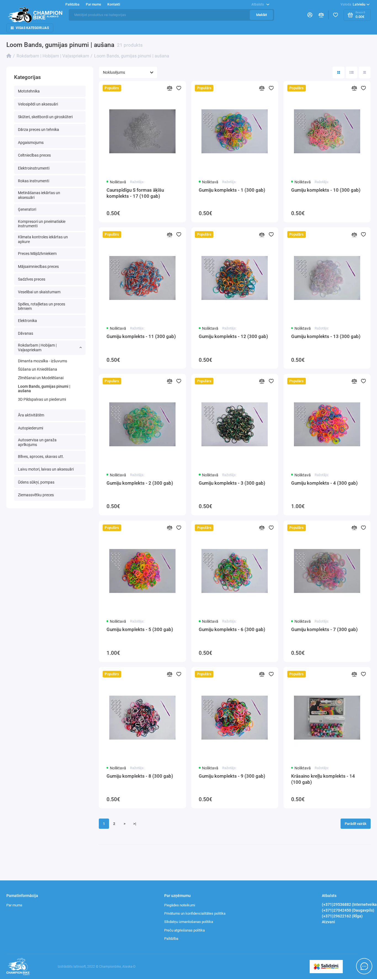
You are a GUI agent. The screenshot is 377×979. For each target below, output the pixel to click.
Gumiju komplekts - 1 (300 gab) (232, 190)
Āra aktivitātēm (31, 415)
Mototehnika (29, 91)
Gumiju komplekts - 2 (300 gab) (140, 483)
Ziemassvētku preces (36, 495)
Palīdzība (171, 938)
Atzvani (328, 922)
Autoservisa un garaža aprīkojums (37, 442)
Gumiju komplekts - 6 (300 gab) (232, 629)
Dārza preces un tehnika (38, 129)
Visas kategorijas (32, 28)
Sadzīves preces (31, 279)
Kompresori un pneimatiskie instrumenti (41, 223)
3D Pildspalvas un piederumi (42, 399)
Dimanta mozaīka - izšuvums (42, 361)
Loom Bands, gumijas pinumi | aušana (44, 388)
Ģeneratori (27, 209)
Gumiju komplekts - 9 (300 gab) (232, 776)
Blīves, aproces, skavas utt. (41, 456)
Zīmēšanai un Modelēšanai (40, 378)
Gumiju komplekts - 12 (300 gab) (233, 336)
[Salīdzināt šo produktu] (169, 88)
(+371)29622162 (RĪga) (342, 916)
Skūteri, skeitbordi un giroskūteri (45, 117)
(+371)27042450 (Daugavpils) (348, 910)
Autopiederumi (30, 428)
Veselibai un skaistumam (39, 292)
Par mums (14, 905)
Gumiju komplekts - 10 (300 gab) (325, 190)
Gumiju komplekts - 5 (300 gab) (140, 629)
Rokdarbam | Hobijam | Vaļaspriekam (37, 347)
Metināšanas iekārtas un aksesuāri (39, 195)
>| (134, 824)
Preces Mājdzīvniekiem (37, 253)
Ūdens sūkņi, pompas (36, 482)
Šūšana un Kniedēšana (37, 369)
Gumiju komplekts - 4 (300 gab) (324, 483)
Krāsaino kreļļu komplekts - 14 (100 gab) (323, 779)
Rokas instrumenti (33, 181)
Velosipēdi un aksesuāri (38, 104)
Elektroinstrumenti (33, 168)
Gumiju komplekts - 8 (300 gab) (140, 776)
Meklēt (261, 15)
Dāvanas (25, 333)
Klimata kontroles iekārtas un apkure (43, 239)
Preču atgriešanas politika (184, 930)
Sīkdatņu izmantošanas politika (188, 922)
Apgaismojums (31, 142)
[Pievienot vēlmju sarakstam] (179, 88)
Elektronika (27, 320)
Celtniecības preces (34, 155)
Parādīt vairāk (356, 824)
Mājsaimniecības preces (38, 266)
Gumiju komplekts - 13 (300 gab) (325, 336)
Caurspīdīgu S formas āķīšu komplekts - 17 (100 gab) (135, 193)
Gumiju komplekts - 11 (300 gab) (141, 336)
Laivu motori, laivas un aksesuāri (46, 469)
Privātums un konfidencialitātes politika (194, 913)
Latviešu (353, 4)
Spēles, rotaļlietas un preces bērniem (41, 306)
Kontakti (113, 4)
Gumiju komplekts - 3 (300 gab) (232, 483)
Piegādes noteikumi (179, 905)
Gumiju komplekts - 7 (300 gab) (324, 629)
